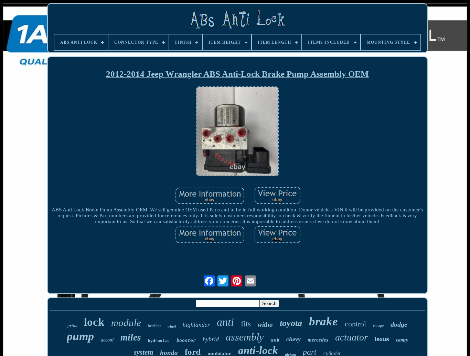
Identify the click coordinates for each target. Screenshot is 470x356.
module (126, 322)
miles (130, 337)
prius (72, 325)
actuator (351, 337)
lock (94, 322)
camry (402, 340)
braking (154, 325)
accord (107, 340)
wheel (172, 326)
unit (274, 340)
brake (323, 321)
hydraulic (159, 340)
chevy (293, 339)
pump (80, 336)
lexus (382, 339)
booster (186, 340)
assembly (245, 337)
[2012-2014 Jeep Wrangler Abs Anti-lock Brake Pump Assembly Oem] (237, 132)
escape (378, 325)
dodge (399, 324)
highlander (196, 325)
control (355, 324)
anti (225, 322)
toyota (291, 323)
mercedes (318, 340)
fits (246, 324)
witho (265, 324)
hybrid (211, 339)
